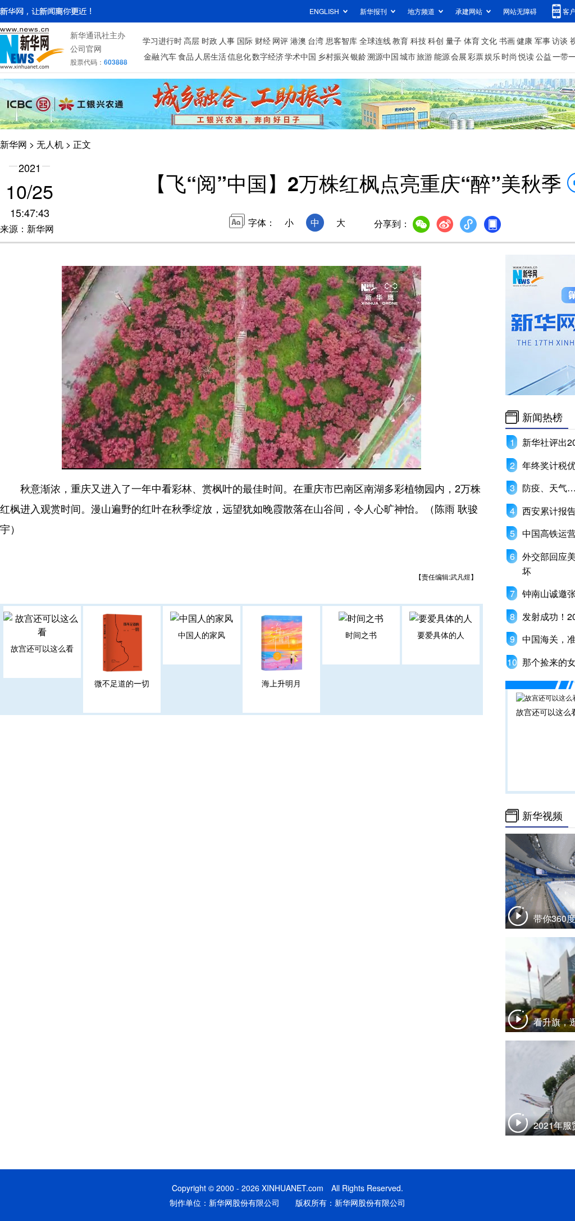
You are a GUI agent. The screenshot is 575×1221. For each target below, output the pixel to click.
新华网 (13, 144)
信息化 (239, 56)
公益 (543, 56)
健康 (524, 40)
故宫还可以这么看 (42, 648)
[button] (71, 457)
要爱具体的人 (440, 634)
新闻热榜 (542, 417)
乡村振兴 (333, 56)
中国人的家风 (201, 634)
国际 (245, 40)
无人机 (49, 144)
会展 (459, 56)
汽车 (168, 56)
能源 (442, 56)
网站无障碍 (520, 11)
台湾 (315, 40)
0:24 (93, 458)
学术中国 (300, 56)
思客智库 (341, 40)
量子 (454, 40)
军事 (542, 40)
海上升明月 (281, 683)
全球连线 (375, 40)
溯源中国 (383, 56)
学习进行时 (162, 40)
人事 (227, 40)
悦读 (526, 56)
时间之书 (361, 634)
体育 (472, 40)
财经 (263, 40)
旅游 (424, 56)
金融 (151, 56)
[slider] (380, 457)
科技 (418, 40)
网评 (280, 40)
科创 (436, 40)
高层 (191, 40)
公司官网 (86, 48)
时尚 (509, 56)
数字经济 (268, 56)
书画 (507, 40)
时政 (209, 40)
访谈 (560, 40)
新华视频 (542, 815)
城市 (408, 56)
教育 (400, 40)
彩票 (475, 56)
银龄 (358, 56)
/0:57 (110, 458)
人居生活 (210, 56)
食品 (186, 56)
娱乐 (492, 56)
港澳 (298, 40)
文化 (489, 40)
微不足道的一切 (121, 683)
